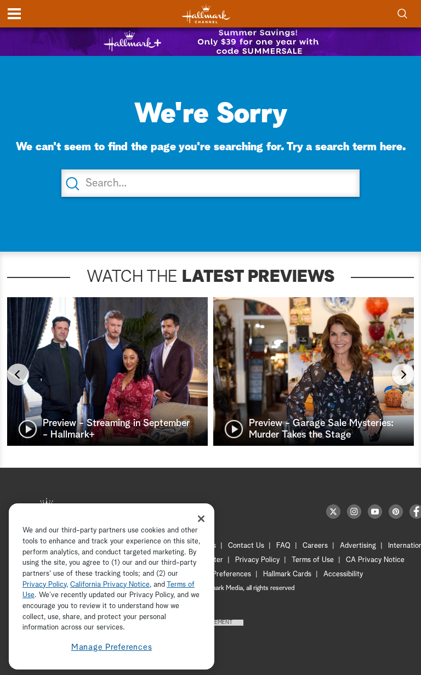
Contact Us (246, 545)
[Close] (201, 519)
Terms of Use (313, 560)
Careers (315, 545)
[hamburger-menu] (14, 13)
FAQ (283, 545)
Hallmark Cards (287, 574)
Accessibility (343, 574)
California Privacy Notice (110, 584)
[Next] (403, 374)
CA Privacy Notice (375, 560)
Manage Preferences (111, 647)
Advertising (358, 545)
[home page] (206, 14)
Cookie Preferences (220, 574)
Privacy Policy (257, 560)
